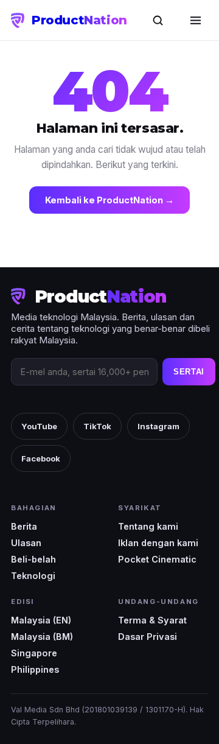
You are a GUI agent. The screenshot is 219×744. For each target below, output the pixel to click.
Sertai (188, 371)
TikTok (97, 426)
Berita (24, 526)
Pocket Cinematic (157, 559)
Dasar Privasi (147, 636)
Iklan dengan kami (158, 543)
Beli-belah (33, 559)
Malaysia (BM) (42, 636)
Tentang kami (148, 526)
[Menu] (195, 20)
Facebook (40, 458)
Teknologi (33, 575)
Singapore (34, 653)
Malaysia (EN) (41, 620)
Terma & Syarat (152, 620)
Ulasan (26, 543)
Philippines (35, 669)
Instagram (158, 426)
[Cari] (157, 20)
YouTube (39, 426)
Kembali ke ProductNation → (109, 200)
